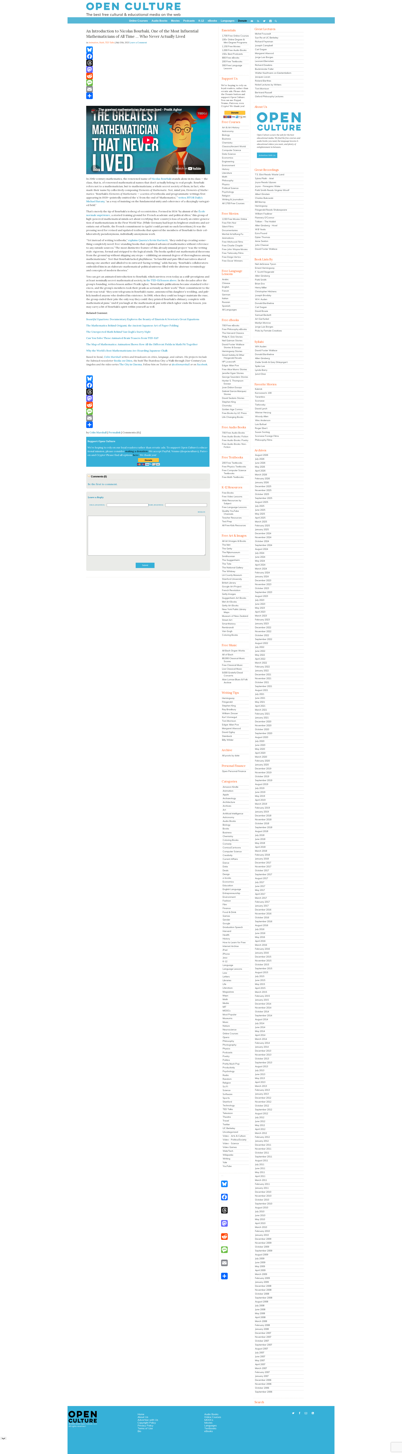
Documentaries (230, 230)
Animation (228, 790)
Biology (226, 135)
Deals (225, 870)
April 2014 (260, 1035)
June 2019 (260, 792)
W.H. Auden (261, 299)
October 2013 (262, 1058)
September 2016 (263, 921)
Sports (226, 1098)
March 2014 (261, 1039)
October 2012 (262, 1105)
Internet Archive (231, 946)
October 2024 (262, 541)
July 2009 (259, 1258)
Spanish (226, 305)
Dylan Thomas (262, 237)
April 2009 (260, 1270)
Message (201, 512)
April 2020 (260, 752)
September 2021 (263, 686)
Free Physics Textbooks (234, 466)
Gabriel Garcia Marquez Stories (234, 393)
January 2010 (262, 1235)
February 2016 (262, 948)
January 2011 (262, 1188)
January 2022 (262, 670)
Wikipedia (228, 1154)
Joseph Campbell (264, 45)
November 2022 (263, 631)
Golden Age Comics (232, 409)
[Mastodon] (148, 69)
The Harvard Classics (233, 333)
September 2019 (263, 780)
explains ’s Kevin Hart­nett (148, 240)
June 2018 (260, 839)
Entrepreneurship (231, 893)
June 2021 (260, 698)
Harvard (227, 931)
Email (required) (97, 505)
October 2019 (262, 776)
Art (224, 809)
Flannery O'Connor (264, 217)
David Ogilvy (228, 732)
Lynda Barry (261, 370)
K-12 (225, 961)
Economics (227, 157)
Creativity (227, 855)
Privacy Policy (145, 1425)
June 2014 (260, 1027)
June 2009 (260, 1262)
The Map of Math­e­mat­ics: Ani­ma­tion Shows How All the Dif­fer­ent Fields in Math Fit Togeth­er (142, 344)
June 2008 (260, 1309)
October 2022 (262, 635)
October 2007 (262, 1340)
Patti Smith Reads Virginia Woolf (272, 190)
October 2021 (262, 682)
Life (224, 984)
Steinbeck (227, 736)
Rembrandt (228, 627)
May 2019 (260, 796)
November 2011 (263, 1148)
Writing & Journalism (232, 199)
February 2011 (262, 1184)
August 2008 (261, 1301)
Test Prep (227, 521)
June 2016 (260, 933)
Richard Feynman (264, 41)
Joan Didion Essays (232, 387)
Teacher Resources (232, 517)
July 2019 (259, 788)
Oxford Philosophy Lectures (269, 96)
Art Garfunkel (262, 318)
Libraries (227, 980)
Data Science (229, 154)
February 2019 (262, 807)
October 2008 (262, 1293)
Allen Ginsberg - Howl (266, 225)
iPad (225, 950)
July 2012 (259, 1117)
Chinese (226, 283)
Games (226, 916)
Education (228, 885)
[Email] (148, 89)
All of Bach (227, 654)
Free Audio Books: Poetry (235, 440)
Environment (228, 165)
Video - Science (231, 1143)
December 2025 (263, 486)
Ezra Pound (261, 233)
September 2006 (263, 1391)
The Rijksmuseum (231, 552)
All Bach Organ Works (233, 650)
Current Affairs (230, 859)
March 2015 (261, 992)
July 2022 (259, 647)
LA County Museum (232, 575)
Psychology (228, 191)
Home (141, 1414)
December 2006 (263, 1380)
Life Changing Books (232, 417)
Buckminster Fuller (264, 69)
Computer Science (231, 150)
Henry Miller (261, 287)
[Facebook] (148, 56)
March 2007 (261, 1368)
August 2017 (261, 878)
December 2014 (263, 1003)
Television (228, 1113)
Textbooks (210, 1428)
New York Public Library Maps (234, 611)
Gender (226, 919)
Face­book (202, 364)
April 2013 (260, 1082)
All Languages (229, 309)
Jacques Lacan (262, 76)
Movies (208, 1422)
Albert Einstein (262, 194)
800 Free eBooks (230, 57)
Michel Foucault (263, 33)
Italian (225, 298)
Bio (139, 1431)
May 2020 (260, 749)
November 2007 (263, 1336)
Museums (227, 1018)
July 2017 (259, 882)
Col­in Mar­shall (112, 356)
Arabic (225, 279)
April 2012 (260, 1129)
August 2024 (261, 549)
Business (226, 138)
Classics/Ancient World (234, 146)
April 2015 (260, 988)
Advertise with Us (148, 1419)
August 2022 (261, 643)
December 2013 (263, 1050)
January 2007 (262, 1376)
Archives (227, 805)
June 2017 (260, 886)
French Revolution (231, 590)
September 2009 (263, 1250)
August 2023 (261, 596)
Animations (228, 238)
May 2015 (260, 984)
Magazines (228, 991)
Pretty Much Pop (231, 1063)
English (225, 287)
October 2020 (262, 729)
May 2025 (260, 513)
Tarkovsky (260, 404)
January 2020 (262, 764)
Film (225, 904)
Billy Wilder (228, 739)
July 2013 (259, 1070)
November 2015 (263, 960)
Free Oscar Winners (232, 260)
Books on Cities (123, 360)
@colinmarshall (181, 364)
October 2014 (262, 1011)
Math (101, 42)
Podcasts (227, 1052)
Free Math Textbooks (233, 477)
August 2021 (261, 690)
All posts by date (230, 755)
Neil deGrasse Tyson (265, 264)
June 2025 (260, 509)
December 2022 (263, 627)
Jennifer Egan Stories (233, 373)
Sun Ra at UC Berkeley (266, 37)
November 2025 (263, 490)
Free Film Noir (229, 222)
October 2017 (262, 870)
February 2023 (262, 619)
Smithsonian (228, 556)
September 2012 (263, 1109)
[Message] (148, 82)
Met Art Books (229, 601)
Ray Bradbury (229, 709)
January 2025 (262, 529)
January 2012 (262, 1140)
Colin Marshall (98, 432)
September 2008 (263, 1297)
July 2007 (259, 1352)
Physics (226, 184)
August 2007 (261, 1348)
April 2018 (260, 847)
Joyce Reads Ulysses (265, 182)
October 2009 (262, 1246)
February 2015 (262, 995)
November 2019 (263, 772)
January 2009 (262, 1282)
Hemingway (228, 698)
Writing (226, 1158)
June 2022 (260, 651)
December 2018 (263, 815)
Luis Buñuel (260, 424)
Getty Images (229, 594)
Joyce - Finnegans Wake (267, 186)
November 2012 (263, 1101)
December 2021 (263, 674)
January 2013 (262, 1093)
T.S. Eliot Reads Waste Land (269, 174)
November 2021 (263, 678)
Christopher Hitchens (266, 291)
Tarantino (260, 396)
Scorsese (259, 400)
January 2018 (262, 858)
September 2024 (263, 545)
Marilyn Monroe (263, 322)
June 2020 (260, 745)
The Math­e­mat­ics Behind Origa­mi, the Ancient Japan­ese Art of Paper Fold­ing (132, 325)
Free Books (228, 492)
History (225, 169)
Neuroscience (229, 1029)
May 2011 (260, 1172)
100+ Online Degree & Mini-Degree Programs (234, 41)
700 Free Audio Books (233, 432)
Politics (226, 1060)
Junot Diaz (260, 374)
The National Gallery (232, 567)
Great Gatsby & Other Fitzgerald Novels (233, 356)
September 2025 (263, 498)
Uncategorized (230, 1132)
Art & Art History (230, 127)
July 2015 (259, 976)
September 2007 (263, 1344)
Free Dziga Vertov (231, 257)
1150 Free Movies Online (234, 219)
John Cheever (262, 245)
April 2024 (260, 564)
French (225, 290)
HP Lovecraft (228, 361)
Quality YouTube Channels (230, 512)
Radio (226, 1075)
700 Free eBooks (230, 325)
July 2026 (259, 458)
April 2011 (260, 1176)
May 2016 (260, 937)
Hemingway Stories (232, 351)
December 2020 (263, 721)
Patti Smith (260, 279)
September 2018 (263, 827)
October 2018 (262, 823)
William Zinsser (230, 713)
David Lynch (261, 408)
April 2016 (260, 941)
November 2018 (263, 819)
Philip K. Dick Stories (232, 336)
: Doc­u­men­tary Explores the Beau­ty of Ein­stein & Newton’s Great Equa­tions (142, 319)
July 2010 (259, 1211)
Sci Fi (225, 1086)
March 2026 (261, 474)
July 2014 (259, 1023)
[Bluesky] (148, 49)
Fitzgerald (227, 702)
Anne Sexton (261, 241)
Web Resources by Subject (231, 502)
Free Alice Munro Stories (234, 369)
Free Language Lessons (234, 507)
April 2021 (260, 705)
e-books (227, 878)
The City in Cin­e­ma (130, 364)
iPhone (226, 953)
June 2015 (260, 980)
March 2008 (261, 1321)
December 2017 (263, 862)
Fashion (227, 900)
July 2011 (259, 1164)
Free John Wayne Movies (235, 249)
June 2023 (260, 604)
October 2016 (262, 917)
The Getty (227, 548)
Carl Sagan (261, 49)
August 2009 (261, 1254)
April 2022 (260, 658)
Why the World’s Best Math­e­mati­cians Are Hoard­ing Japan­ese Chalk (127, 350)
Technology (229, 1105)
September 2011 (263, 1156)
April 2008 (260, 1317)
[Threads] (148, 63)
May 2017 (260, 890)
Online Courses (230, 1033)
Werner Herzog (263, 412)
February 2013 (262, 1090)
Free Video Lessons (232, 496)
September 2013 (263, 1062)
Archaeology (229, 798)
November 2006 (263, 1384)
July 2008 (259, 1305)
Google (226, 923)
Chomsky (227, 405)
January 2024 (262, 576)
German (226, 294)
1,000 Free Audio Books (234, 50)
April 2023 (260, 611)
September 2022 (263, 639)
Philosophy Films (263, 440)
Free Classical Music (232, 665)
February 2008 (262, 1325)
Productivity (229, 1067)
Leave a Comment (138, 42)
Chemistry (227, 142)
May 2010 (260, 1219)
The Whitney (228, 571)
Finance (227, 908)
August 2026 (261, 455)
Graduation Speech (233, 927)
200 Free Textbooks (232, 61)
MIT (224, 1006)
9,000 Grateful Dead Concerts (232, 674)
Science (227, 1090)
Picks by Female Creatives (268, 330)
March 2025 (261, 521)
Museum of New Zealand (235, 616)
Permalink (115, 432)
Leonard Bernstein (264, 61)
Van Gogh (227, 631)
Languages (210, 1425)
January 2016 (262, 952)
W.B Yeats (260, 229)
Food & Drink (229, 912)
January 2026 (262, 482)
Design (226, 874)
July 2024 (259, 553)
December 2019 (263, 768)
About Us (143, 1417)
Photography (229, 1044)
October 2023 (262, 588)
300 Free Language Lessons (232, 67)
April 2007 (260, 1364)
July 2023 (259, 600)
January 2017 (262, 905)
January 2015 (262, 999)
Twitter (226, 1124)
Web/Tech (228, 1151)
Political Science (230, 188)
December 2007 (263, 1333)
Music (225, 1022)
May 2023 (260, 607)
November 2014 (263, 1007)
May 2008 (260, 1313)
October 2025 (262, 494)
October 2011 (262, 1152)
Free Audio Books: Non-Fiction (234, 445)
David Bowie (261, 311)
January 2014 (262, 1046)
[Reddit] (148, 76)
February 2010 (262, 1231)
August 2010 (261, 1207)
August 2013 (261, 1066)
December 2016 (263, 909)
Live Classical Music (232, 668)
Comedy (227, 843)
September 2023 (263, 592)
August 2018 (261, 831)
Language (228, 965)
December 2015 (263, 956)
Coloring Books (230, 635)
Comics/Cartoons (232, 847)
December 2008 (263, 1286)
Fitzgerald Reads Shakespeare (271, 209)
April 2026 (260, 470)
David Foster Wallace (266, 249)
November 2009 (263, 1242)
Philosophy (227, 180)
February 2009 (262, 1278)
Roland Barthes (263, 80)
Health (226, 934)
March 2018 (261, 850)
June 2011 (260, 1168)
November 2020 (263, 725)
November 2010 (263, 1195)
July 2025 (259, 506)
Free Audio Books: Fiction (235, 436)
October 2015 (262, 964)
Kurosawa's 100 (263, 392)
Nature (226, 1025)
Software (227, 1094)
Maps (225, 995)
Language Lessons (232, 969)
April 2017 (260, 894)
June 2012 (260, 1121)
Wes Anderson (262, 420)
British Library (229, 582)
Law (225, 972)
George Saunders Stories (235, 376)
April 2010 (260, 1223)
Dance (226, 862)
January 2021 (262, 717)
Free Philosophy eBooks (234, 329)
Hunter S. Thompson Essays (232, 382)
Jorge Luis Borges (264, 57)
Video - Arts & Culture (234, 1135)
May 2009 (260, 1266)
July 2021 (259, 694)
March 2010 (261, 1227)
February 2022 (262, 666)
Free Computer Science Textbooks (234, 472)
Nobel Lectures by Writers (268, 84)
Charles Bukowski (264, 198)
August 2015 (261, 972)
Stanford (227, 1101)
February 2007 (262, 1372)
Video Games (230, 1147)
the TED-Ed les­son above (161, 280)
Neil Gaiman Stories (232, 340)
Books (226, 828)
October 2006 (262, 1387)
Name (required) (155, 505)
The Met (226, 544)
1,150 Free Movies (231, 46)
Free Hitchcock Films (232, 241)
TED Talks (109, 42)
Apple (226, 794)
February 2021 (262, 713)
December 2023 (263, 580)
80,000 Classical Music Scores (233, 660)
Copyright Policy (147, 1422)
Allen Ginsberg (262, 275)
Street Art (227, 620)
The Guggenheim (231, 560)
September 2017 (263, 874)
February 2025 (262, 525)
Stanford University (232, 579)
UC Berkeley (229, 1128)
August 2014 (261, 1019)
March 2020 (261, 756)
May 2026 (260, 466)
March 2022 (261, 662)
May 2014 (260, 1031)
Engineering (228, 161)
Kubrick (258, 389)
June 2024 (260, 556)
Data (225, 866)
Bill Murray (260, 202)
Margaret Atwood (231, 728)
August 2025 (261, 502)
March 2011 (261, 1180)
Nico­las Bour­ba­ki (161, 178)
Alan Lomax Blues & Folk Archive (235, 681)
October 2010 (262, 1199)
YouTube (227, 1166)
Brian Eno (260, 283)
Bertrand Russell (263, 92)
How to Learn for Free (234, 942)
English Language (232, 889)
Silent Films (228, 226)
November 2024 (263, 537)
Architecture (229, 802)
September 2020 (263, 733)
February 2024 (262, 572)
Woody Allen (261, 416)
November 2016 (263, 913)
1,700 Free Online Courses (235, 35)
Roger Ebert (261, 428)
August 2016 (261, 925)
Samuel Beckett (263, 315)
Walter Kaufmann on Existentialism (273, 72)
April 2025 (260, 517)
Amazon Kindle (230, 786)
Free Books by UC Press (234, 413)
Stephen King (229, 401)
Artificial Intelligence (233, 813)
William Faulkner (263, 213)
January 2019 (262, 811)
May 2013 (260, 1078)
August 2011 (261, 1160)
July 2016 (259, 929)
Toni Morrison (229, 720)
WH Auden (260, 346)
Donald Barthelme (264, 303)
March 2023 (261, 615)
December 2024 (263, 533)
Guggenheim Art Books (234, 598)
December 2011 (263, 1144)
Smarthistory (229, 623)
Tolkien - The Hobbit (265, 221)
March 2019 (261, 803)
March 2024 (261, 568)
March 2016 (261, 945)
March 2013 (261, 1086)
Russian (226, 302)
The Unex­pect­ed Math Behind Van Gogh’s (118, 331)
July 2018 (259, 835)
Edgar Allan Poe (230, 365)
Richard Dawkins (263, 65)
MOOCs (227, 1010)
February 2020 (262, 760)
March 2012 (261, 1133)
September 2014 (263, 1015)
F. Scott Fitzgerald (264, 271)
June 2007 (260, 1356)
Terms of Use (145, 1428)
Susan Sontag (262, 432)
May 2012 (260, 1125)
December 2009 (263, 1238)
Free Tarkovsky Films (233, 253)
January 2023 (262, 623)
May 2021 (260, 702)
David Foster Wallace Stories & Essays (233, 346)
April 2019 (260, 799)
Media (226, 1003)
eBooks (208, 1431)
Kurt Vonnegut (229, 717)
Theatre (227, 1117)
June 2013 (260, 1074)
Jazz (225, 957)
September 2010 (263, 1203)
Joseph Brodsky (263, 295)
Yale (225, 1162)
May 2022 (260, 654)
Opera (226, 1037)
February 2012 (262, 1137)
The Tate (226, 563)
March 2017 (261, 897)
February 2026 (262, 478)
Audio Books (229, 821)
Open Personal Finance (234, 771)
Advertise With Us (267, 155)
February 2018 (262, 854)
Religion (226, 195)
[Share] (148, 96)
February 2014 (262, 1043)
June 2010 (260, 1215)
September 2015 (263, 968)
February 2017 (262, 901)
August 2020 (261, 737)
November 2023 (263, 584)
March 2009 (261, 1274)
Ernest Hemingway (264, 268)
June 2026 (260, 462)
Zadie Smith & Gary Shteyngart (271, 362)
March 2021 (261, 709)
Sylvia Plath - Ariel (264, 178)
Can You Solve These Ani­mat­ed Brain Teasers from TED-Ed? (122, 338)
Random (227, 1079)
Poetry (226, 1056)
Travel (226, 1120)
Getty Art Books (230, 605)
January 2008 (262, 1329)
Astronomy (228, 131)
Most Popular (229, 1014)
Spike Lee (260, 366)
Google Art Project (231, 586)
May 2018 (260, 843)
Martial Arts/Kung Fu (232, 234)
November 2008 (263, 1289)
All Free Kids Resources (234, 525)
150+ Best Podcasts (232, 54)
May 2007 (260, 1360)
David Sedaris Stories (233, 398)
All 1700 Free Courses (233, 203)
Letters (226, 976)
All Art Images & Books (234, 541)
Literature (227, 173)
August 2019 (261, 784)
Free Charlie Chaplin (232, 245)
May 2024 (260, 560)
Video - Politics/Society (234, 1139)
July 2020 (259, 741)
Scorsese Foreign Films (267, 436)
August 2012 (261, 1113)
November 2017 (263, 866)
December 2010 (263, 1191)
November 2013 (263, 1054)
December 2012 (263, 1097)
